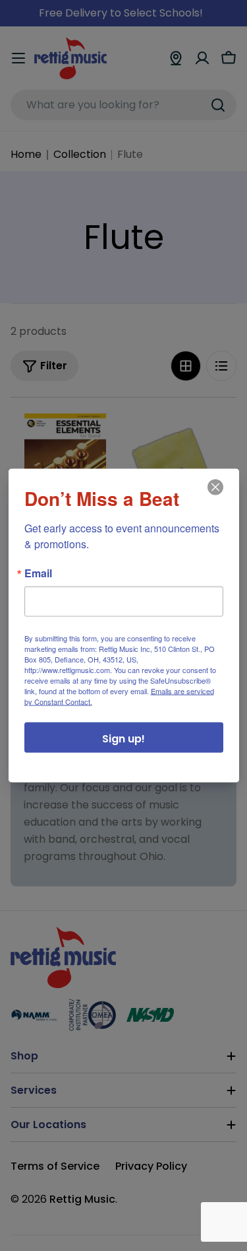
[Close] (214, 497)
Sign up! (123, 738)
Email (38, 573)
